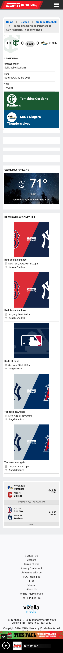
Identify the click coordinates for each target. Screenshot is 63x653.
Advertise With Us (31, 572)
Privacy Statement (31, 568)
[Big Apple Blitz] (31, 635)
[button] (56, 5)
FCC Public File (31, 576)
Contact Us (31, 555)
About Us (31, 589)
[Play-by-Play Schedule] (31, 239)
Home (9, 22)
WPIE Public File (32, 597)
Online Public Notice (31, 593)
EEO (31, 581)
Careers (31, 559)
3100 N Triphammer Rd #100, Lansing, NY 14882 (34, 621)
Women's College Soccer (32, 502)
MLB (31, 524)
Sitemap (31, 585)
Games (25, 22)
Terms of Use (31, 564)
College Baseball (46, 22)
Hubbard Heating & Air (38, 199)
